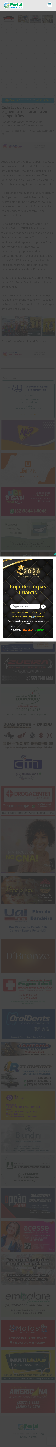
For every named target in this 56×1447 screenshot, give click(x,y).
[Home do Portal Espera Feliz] (13, 7)
